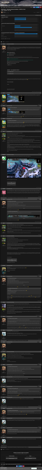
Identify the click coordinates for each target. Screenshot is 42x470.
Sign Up (39, 5)
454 (4, 311)
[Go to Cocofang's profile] (4, 306)
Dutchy (4, 397)
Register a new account (11, 458)
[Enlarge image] (15, 98)
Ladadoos (33, 91)
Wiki (23, 5)
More (29, 5)
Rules (9, 5)
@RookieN (8, 94)
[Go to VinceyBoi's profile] (4, 192)
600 (4, 337)
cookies (4, 468)
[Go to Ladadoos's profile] (4, 96)
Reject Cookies (39, 468)
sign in (3, 38)
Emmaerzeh (3, 265)
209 (4, 140)
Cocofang (15, 318)
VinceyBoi (4, 188)
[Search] (41, 2)
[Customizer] (41, 5)
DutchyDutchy (15, 388)
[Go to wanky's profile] (4, 135)
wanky (4, 131)
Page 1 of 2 (7, 449)
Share (35, 12)
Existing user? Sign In (34, 5)
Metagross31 (3, 154)
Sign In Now (30, 458)
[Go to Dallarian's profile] (4, 334)
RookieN (39, 104)
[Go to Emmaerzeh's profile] (4, 269)
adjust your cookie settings (20, 468)
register (5, 38)
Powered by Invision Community (39, 466)
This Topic (38, 2)
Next (3, 449)
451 (4, 384)
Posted (9, 105)
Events (26, 5)
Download (6, 5)
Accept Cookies (34, 468)
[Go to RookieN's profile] (2, 12)
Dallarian (37, 91)
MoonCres (35, 91)
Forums (2, 5)
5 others (39, 91)
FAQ (12, 5)
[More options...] (40, 105)
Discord (16, 5)
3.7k (4, 103)
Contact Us (2, 466)
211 (4, 274)
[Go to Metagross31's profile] (4, 158)
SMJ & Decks (19, 5)
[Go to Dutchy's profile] (4, 380)
